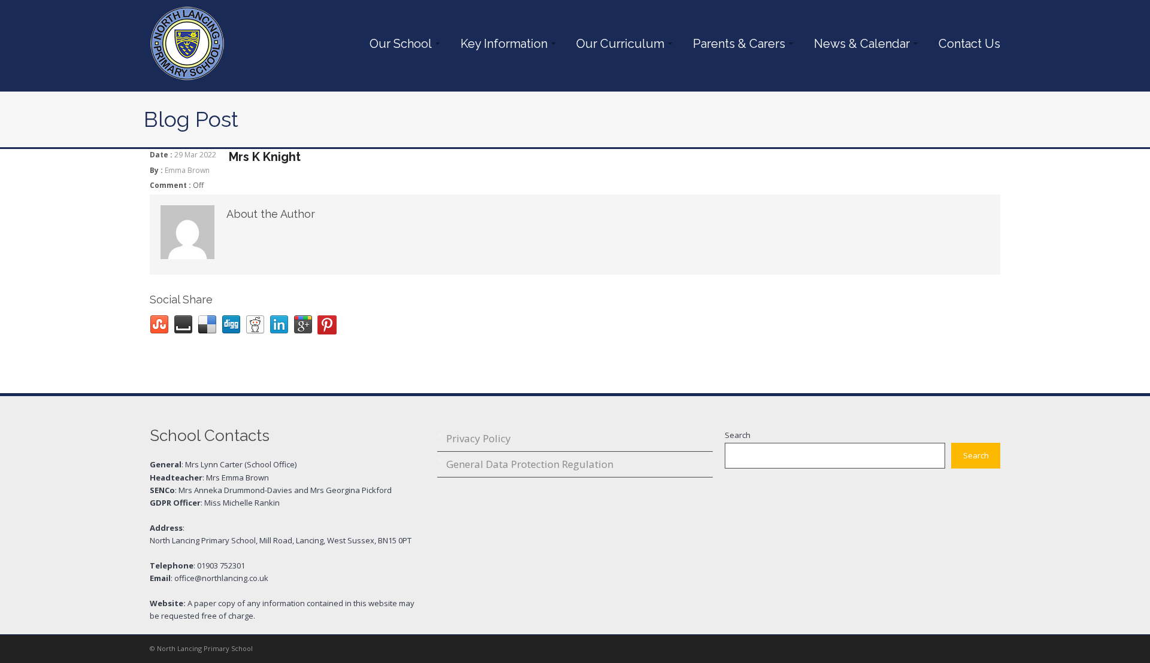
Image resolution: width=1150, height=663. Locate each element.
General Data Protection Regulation (529, 464)
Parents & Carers (736, 43)
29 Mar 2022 (195, 155)
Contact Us (969, 43)
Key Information (501, 43)
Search (737, 435)
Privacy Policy (478, 438)
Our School (398, 43)
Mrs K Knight (265, 157)
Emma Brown (187, 170)
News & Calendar (859, 43)
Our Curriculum (617, 43)
